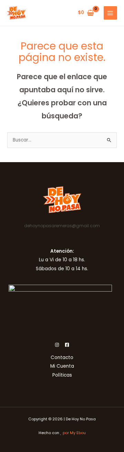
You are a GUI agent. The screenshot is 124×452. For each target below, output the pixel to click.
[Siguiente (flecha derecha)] (112, 226)
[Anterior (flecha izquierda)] (12, 226)
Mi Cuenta (62, 366)
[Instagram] (57, 345)
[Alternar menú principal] (110, 13)
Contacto (62, 357)
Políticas (62, 375)
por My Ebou (74, 432)
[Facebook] (67, 345)
